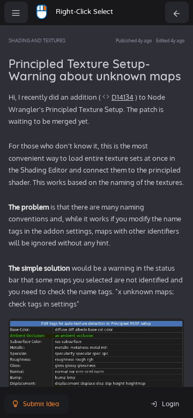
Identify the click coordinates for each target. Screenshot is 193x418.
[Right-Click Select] (41, 12)
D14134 (122, 97)
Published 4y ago (134, 40)
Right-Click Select (84, 12)
